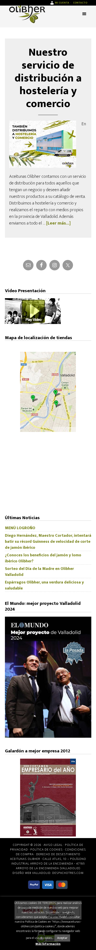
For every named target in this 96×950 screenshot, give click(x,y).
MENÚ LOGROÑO (20, 528)
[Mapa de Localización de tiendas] (48, 430)
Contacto (80, 2)
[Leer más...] (58, 223)
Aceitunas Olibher (25, 858)
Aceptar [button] (62, 937)
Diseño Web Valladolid (31, 872)
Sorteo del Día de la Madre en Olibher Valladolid (39, 571)
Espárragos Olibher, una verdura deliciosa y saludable (44, 585)
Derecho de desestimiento (58, 854)
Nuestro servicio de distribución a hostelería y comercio (48, 78)
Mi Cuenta (62, 2)
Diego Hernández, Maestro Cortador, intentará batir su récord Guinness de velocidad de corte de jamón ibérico (48, 541)
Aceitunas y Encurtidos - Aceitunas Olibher (27, 13)
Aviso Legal (53, 844)
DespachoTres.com (67, 872)
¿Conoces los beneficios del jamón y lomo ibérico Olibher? (43, 558)
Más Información (48, 944)
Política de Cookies (46, 849)
